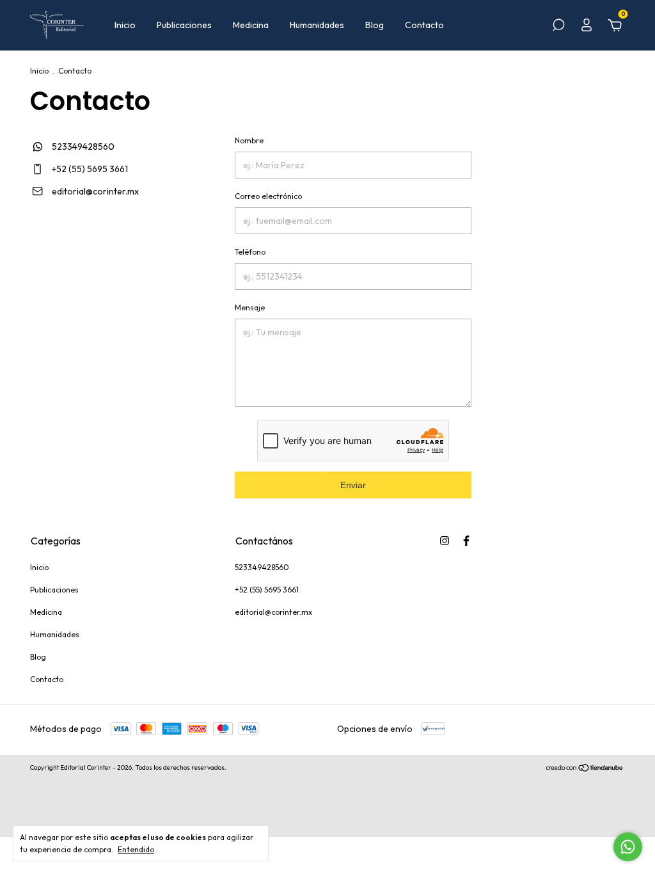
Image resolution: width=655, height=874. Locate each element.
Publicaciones (184, 25)
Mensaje (250, 307)
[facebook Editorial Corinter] (466, 541)
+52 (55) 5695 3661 (89, 169)
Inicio (125, 25)
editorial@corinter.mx (95, 191)
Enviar (353, 485)
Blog (374, 25)
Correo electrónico (268, 196)
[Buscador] (558, 27)
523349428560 (82, 146)
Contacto (424, 25)
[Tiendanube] (585, 769)
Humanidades (317, 25)
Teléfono (250, 252)
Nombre (249, 140)
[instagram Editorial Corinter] (444, 541)
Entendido (136, 849)
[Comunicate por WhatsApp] (627, 846)
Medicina (251, 25)
